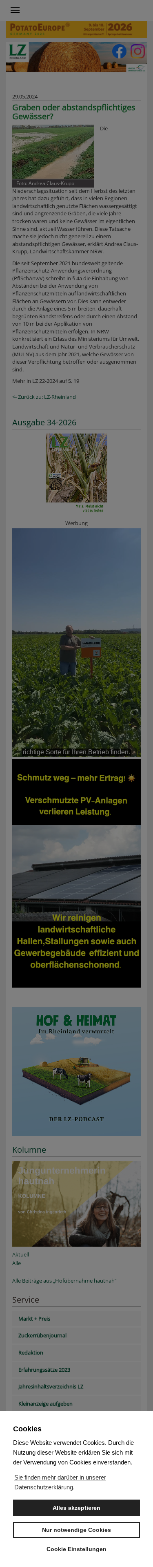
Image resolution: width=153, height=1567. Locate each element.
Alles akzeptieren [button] (76, 1507)
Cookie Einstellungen (76, 1549)
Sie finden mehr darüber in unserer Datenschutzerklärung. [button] (60, 1482)
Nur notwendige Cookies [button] (76, 1530)
